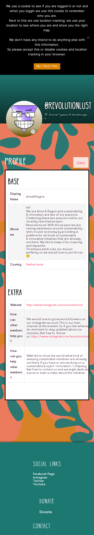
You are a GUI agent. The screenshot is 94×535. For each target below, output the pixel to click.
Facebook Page (43, 474)
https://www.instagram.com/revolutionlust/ (60, 336)
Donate (46, 511)
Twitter (38, 481)
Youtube (39, 484)
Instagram (40, 477)
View (81, 162)
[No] (88, 38)
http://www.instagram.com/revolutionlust (55, 305)
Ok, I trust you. (47, 66)
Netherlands (34, 264)
